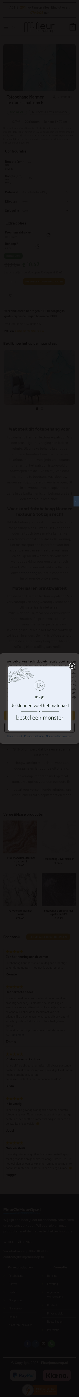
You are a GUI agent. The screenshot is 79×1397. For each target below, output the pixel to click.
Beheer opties (39, 727)
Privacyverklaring (33, 735)
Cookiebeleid (14, 735)
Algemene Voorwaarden (59, 735)
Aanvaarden (39, 715)
